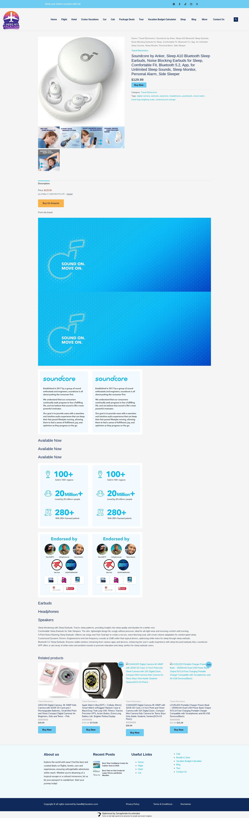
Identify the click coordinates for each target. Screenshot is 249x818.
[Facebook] (179, 4)
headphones (175, 96)
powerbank (187, 96)
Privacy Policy (132, 804)
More (204, 19)
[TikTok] (185, 4)
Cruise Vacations (90, 19)
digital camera (143, 96)
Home (54, 19)
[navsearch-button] (236, 19)
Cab (113, 19)
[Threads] (197, 4)
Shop (183, 19)
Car (104, 19)
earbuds (155, 96)
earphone (164, 96)
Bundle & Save (183, 757)
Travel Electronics (147, 38)
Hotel (74, 19)
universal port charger (166, 99)
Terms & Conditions (162, 804)
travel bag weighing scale (142, 99)
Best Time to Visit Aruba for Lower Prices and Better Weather (113, 773)
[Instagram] (191, 4)
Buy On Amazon (51, 203)
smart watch (198, 96)
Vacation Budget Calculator (162, 19)
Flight (64, 19)
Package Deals (127, 19)
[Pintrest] (174, 4)
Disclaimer (186, 804)
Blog (194, 19)
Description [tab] (44, 183)
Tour (141, 19)
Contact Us (218, 19)
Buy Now (139, 85)
